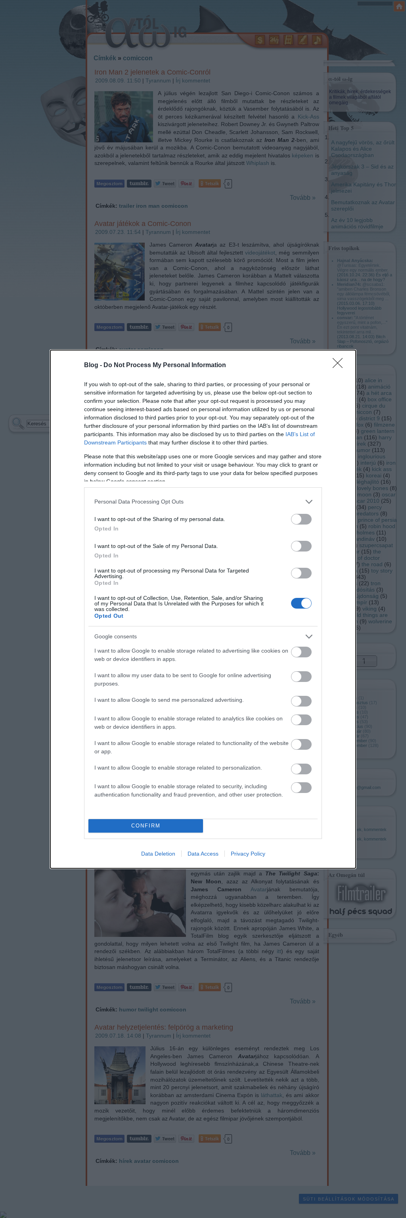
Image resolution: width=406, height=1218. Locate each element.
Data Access (203, 853)
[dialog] (203, 609)
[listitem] (203, 502)
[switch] (301, 519)
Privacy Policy (248, 853)
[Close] (340, 365)
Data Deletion (158, 853)
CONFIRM (146, 826)
